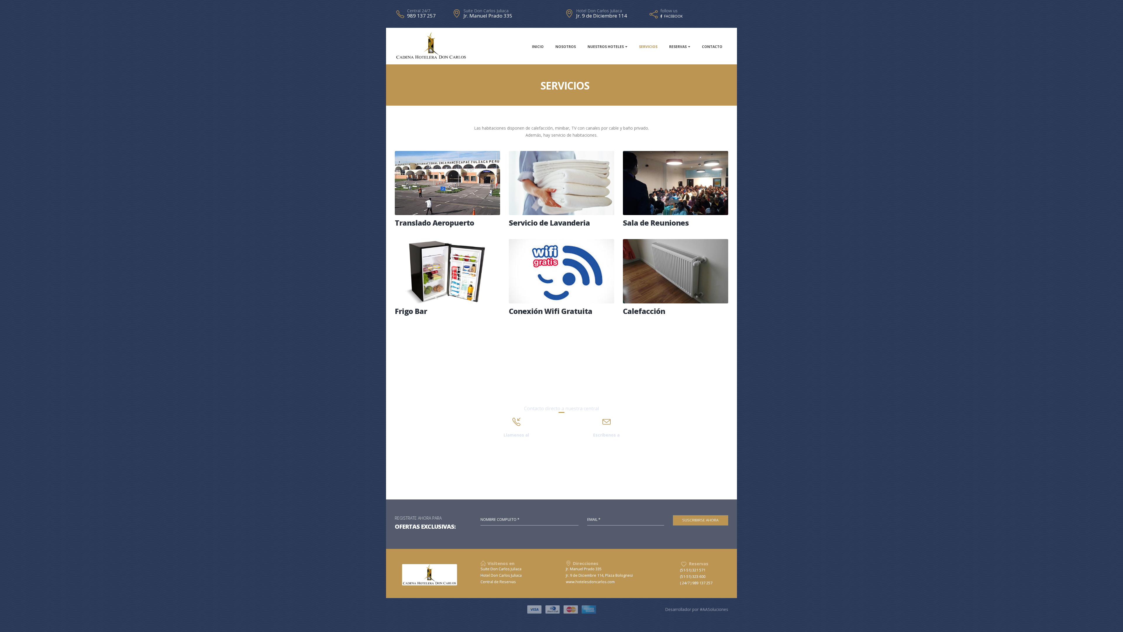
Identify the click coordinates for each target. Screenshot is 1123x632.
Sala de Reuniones (656, 223)
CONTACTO (712, 46)
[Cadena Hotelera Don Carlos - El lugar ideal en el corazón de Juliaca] (431, 46)
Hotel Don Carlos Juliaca (599, 11)
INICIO (538, 46)
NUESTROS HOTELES (606, 46)
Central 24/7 (418, 11)
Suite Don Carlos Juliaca (486, 11)
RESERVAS (678, 46)
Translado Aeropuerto (434, 223)
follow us (669, 11)
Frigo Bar (411, 311)
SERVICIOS (648, 46)
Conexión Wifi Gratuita (550, 311)
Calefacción (644, 311)
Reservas (698, 563)
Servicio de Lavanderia (549, 223)
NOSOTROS (565, 46)
